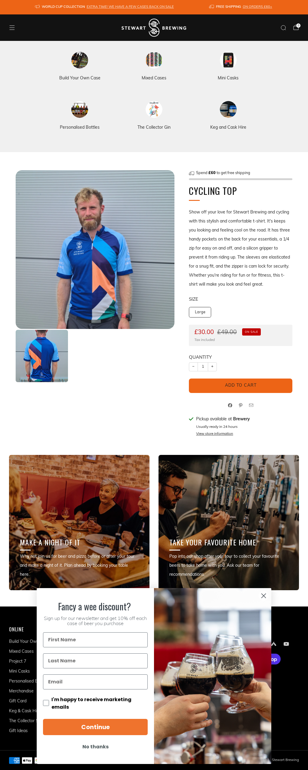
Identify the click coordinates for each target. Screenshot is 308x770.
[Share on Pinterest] (241, 405)
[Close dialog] (263, 596)
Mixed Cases (21, 651)
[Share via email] (251, 405)
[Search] (283, 28)
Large (200, 312)
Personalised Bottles (29, 681)
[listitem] (105, 7)
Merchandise (21, 691)
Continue (95, 727)
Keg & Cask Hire (25, 711)
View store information (214, 434)
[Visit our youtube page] (286, 643)
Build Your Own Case (29, 642)
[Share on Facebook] (230, 405)
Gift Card (17, 701)
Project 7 (17, 661)
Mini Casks (19, 671)
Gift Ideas (18, 731)
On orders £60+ (257, 7)
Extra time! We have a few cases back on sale (130, 7)
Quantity (200, 357)
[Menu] (12, 28)
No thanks (95, 746)
